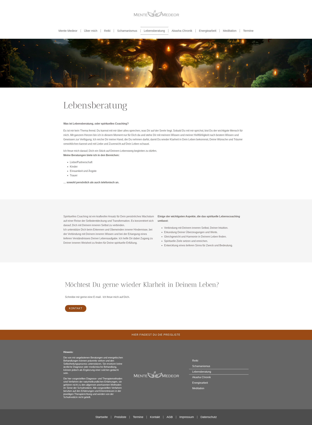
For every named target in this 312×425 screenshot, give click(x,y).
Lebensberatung (154, 30)
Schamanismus (127, 30)
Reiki (107, 30)
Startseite (101, 417)
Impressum (186, 417)
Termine (248, 30)
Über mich (90, 30)
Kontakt (155, 417)
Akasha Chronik (182, 30)
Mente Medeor (67, 30)
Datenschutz (209, 417)
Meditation (229, 30)
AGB (170, 417)
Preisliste (120, 417)
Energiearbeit (207, 30)
